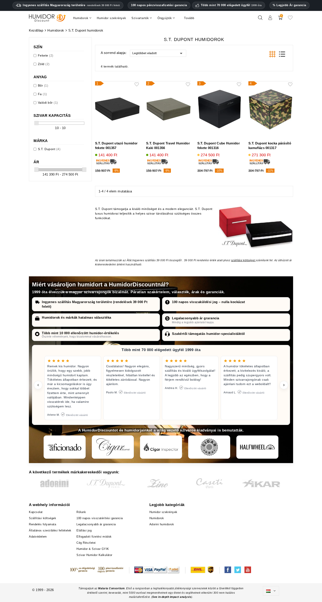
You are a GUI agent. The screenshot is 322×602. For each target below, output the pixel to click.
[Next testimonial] (284, 385)
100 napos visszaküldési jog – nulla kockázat (208, 302)
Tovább (189, 18)
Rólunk (81, 512)
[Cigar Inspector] (161, 447)
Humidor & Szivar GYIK (92, 549)
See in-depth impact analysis (171, 596)
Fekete (45, 55)
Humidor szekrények (163, 512)
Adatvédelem (38, 536)
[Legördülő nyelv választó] (271, 591)
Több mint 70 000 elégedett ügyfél (231, 5)
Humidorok (156, 518)
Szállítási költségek (42, 518)
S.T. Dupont (49, 149)
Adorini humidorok (161, 524)
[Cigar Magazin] (209, 447)
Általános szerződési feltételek (50, 530)
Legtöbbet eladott (144, 53)
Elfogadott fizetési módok (94, 536)
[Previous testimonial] (38, 385)
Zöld (44, 64)
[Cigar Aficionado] (65, 447)
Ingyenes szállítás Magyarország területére (71, 5)
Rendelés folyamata (42, 524)
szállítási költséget (243, 260)
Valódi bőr (48, 102)
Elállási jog (84, 530)
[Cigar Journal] (113, 447)
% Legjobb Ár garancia (289, 5)
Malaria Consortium (111, 588)
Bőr (43, 85)
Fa (42, 94)
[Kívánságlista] (290, 19)
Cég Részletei (86, 542)
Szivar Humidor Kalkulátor (94, 555)
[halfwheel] (257, 447)
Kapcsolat (36, 512)
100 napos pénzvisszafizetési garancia (159, 5)
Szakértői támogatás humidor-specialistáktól (208, 334)
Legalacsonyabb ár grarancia (195, 318)
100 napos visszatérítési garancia (99, 518)
